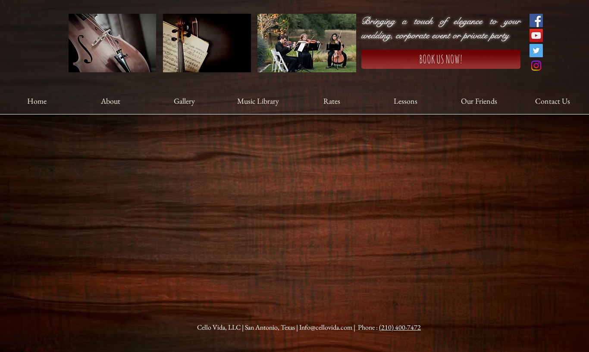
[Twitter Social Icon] (536, 50)
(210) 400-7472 (400, 327)
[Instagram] (536, 65)
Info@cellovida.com (325, 327)
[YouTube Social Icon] (536, 35)
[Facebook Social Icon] (536, 20)
